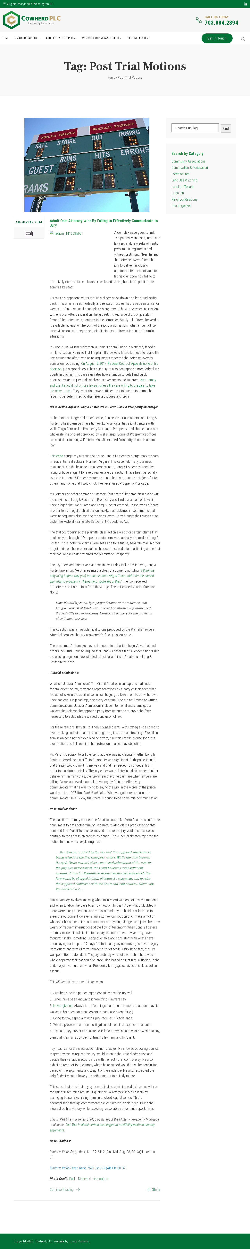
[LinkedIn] (245, 3)
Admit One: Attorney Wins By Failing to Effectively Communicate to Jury (104, 223)
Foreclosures (180, 174)
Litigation (177, 193)
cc (107, 1179)
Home (5, 38)
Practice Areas (26, 38)
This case (56, 456)
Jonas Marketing (79, 1241)
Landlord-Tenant (182, 187)
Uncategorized (181, 206)
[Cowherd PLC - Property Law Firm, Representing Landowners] (32, 20)
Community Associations (188, 161)
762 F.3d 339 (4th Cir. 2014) (88, 1168)
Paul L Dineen (78, 1179)
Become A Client (139, 38)
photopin (99, 1179)
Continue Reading (62, 1189)
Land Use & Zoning (184, 180)
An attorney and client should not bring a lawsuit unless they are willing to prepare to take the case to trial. (103, 385)
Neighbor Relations (184, 199)
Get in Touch (217, 38)
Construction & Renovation (189, 167)
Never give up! (63, 1006)
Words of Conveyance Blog (100, 38)
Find (226, 128)
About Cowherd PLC (59, 38)
